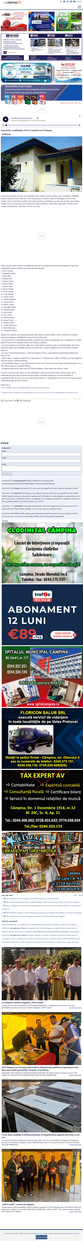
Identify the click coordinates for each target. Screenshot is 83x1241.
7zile (75, 895)
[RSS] (71, 1)
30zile (81, 895)
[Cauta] (60, 1)
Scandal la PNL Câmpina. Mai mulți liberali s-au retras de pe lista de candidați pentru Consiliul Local (40, 392)
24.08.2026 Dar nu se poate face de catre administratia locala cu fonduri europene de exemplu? (39, 924)
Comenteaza (6, 474)
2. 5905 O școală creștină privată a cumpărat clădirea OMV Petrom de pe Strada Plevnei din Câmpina (40, 902)
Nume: (4, 451)
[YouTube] (64, 1)
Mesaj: (4, 464)
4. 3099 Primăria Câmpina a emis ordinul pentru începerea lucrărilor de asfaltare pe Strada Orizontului (42, 912)
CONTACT (78, 1)
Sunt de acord (41, 1237)
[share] (1, 443)
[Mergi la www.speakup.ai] (79, 116)
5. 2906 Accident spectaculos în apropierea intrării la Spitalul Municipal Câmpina (33, 916)
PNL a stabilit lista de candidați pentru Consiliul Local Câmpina (25, 387)
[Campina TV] (11, 2)
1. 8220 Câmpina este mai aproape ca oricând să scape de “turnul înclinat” (30, 898)
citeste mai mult (75, 1007)
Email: (4, 457)
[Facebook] (67, 1)
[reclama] (14, 30)
